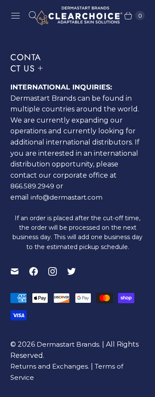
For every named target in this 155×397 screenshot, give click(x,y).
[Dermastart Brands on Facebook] (38, 271)
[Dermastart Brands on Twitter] (76, 271)
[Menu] (15, 15)
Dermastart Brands (68, 344)
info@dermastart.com (66, 197)
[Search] (32, 15)
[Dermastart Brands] (77, 15)
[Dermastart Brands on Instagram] (57, 271)
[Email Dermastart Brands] (19, 271)
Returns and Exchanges (49, 366)
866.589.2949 (32, 186)
